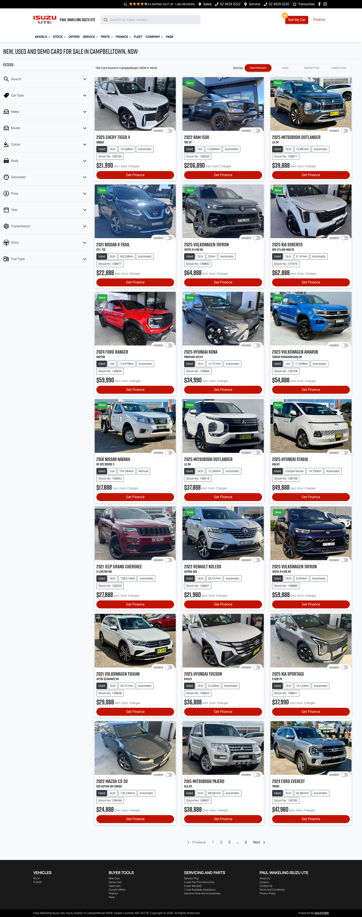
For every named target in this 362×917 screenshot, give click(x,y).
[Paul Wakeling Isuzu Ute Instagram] (326, 4)
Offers (74, 37)
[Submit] (105, 19)
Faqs (169, 37)
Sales (207, 4)
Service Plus (191, 878)
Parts (105, 37)
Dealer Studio (322, 913)
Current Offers (117, 889)
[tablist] (298, 68)
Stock (58, 37)
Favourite (158, 131)
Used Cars (114, 885)
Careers (264, 882)
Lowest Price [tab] (338, 67)
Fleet (138, 37)
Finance (319, 19)
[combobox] (150, 19)
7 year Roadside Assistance (200, 889)
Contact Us (266, 885)
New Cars (114, 878)
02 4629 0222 (230, 4)
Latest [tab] (284, 67)
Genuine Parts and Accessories (202, 893)
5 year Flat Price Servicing (199, 882)
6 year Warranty (193, 885)
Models (41, 37)
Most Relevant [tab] (258, 67)
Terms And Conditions (272, 889)
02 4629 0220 (279, 4)
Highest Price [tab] (311, 67)
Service (254, 4)
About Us (265, 878)
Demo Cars (115, 882)
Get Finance (135, 175)
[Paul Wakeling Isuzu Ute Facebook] (320, 4)
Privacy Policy (268, 893)
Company (153, 37)
